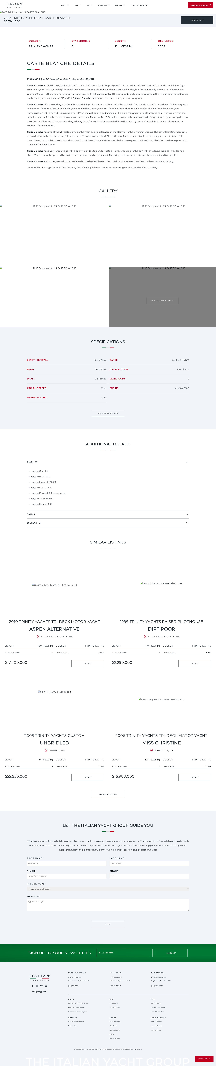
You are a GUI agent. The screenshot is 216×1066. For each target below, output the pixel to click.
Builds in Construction (76, 1007)
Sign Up (171, 953)
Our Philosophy (115, 1022)
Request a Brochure (108, 413)
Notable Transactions (158, 1007)
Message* (33, 896)
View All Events (156, 1026)
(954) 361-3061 (73, 986)
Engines (32, 462)
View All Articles (156, 1022)
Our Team (113, 1026)
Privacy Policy (115, 1039)
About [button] (119, 5)
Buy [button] (76, 5)
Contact (112, 1034)
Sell (88, 5)
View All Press (156, 1030)
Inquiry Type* (36, 884)
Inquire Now (197, 20)
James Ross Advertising (133, 1049)
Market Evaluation (157, 1012)
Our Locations (115, 1030)
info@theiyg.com (39, 992)
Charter (103, 5)
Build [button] (63, 5)
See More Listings (108, 794)
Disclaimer (34, 523)
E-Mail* (32, 871)
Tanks (31, 514)
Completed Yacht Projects (77, 1012)
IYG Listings (114, 1003)
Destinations (72, 1026)
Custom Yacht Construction (78, 1003)
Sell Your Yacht (156, 1003)
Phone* (115, 871)
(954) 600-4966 (157, 986)
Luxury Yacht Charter (76, 1022)
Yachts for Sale (115, 1007)
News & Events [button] (138, 5)
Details (88, 663)
